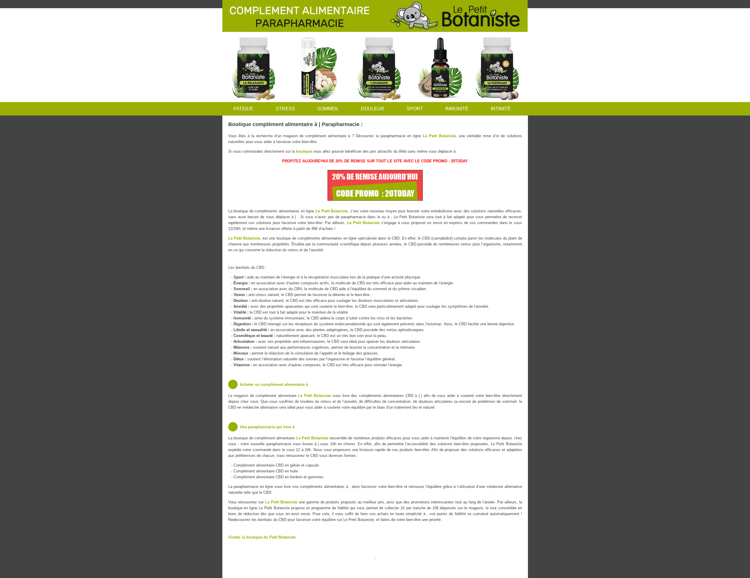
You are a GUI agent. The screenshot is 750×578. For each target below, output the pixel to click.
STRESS (285, 108)
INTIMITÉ (501, 108)
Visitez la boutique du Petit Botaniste (262, 537)
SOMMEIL (328, 108)
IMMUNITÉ (456, 108)
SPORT (415, 108)
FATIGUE (243, 108)
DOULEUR (372, 108)
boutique (304, 151)
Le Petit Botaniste (439, 136)
